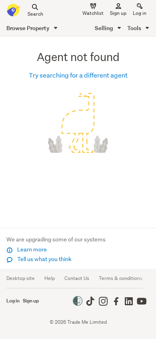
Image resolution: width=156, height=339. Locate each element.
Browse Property (28, 28)
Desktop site (20, 278)
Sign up (118, 13)
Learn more (31, 249)
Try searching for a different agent (78, 75)
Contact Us (76, 278)
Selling (104, 28)
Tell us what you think (44, 259)
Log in (139, 13)
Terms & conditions (120, 278)
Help (49, 278)
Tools (134, 28)
